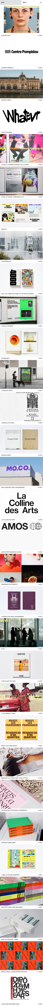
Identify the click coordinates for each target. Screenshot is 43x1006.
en (40, 2)
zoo (2, 2)
